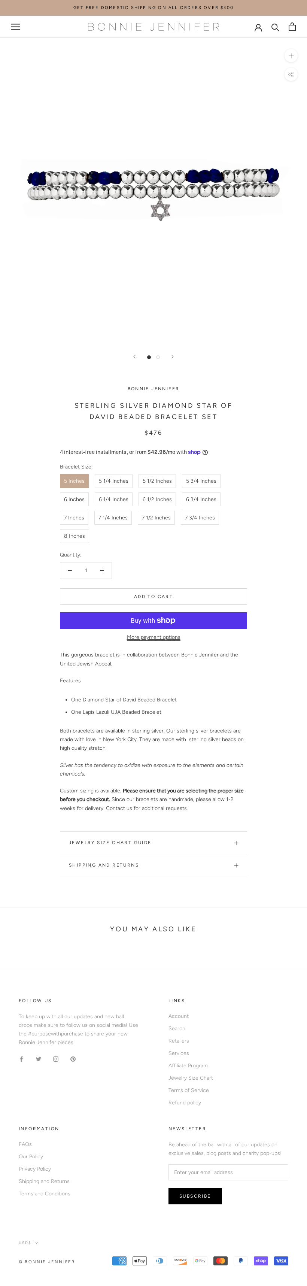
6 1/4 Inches (113, 499)
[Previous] (134, 356)
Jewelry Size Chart (190, 1078)
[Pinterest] (73, 1058)
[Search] (275, 27)
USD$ (25, 1242)
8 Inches (74, 536)
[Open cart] (292, 26)
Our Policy (31, 1156)
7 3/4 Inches (200, 518)
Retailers (178, 1041)
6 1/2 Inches (157, 499)
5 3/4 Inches (201, 481)
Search (176, 1028)
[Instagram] (55, 1058)
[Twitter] (38, 1058)
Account (178, 1016)
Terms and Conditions (44, 1194)
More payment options (153, 637)
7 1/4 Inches (113, 518)
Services (178, 1053)
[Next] (172, 356)
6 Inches (74, 499)
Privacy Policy (35, 1169)
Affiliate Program (188, 1065)
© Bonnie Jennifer (47, 1261)
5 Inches (74, 481)
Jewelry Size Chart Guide (110, 842)
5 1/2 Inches (157, 481)
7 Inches (74, 518)
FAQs (25, 1144)
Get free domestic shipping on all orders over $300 (153, 7)
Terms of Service (188, 1090)
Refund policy (184, 1103)
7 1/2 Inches (156, 518)
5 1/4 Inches (113, 481)
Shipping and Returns (104, 865)
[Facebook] (21, 1058)
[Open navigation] (15, 27)
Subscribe (195, 1196)
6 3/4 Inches (201, 499)
